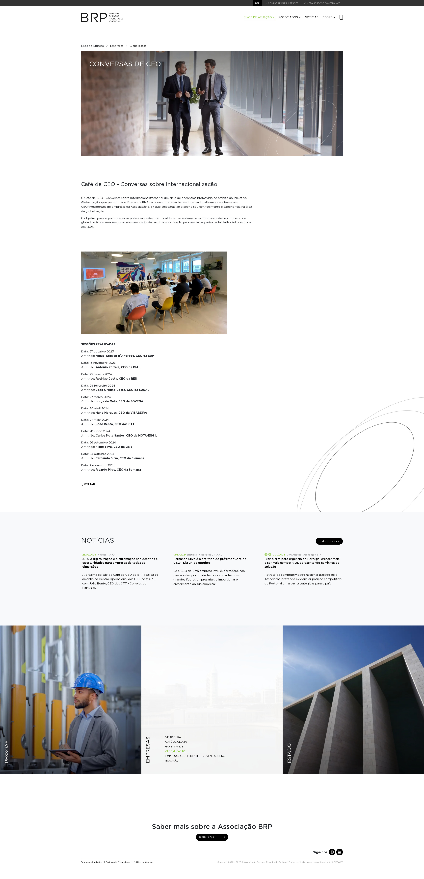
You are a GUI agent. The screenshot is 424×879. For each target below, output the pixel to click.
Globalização (138, 45)
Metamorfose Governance (323, 3)
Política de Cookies (143, 862)
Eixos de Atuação (258, 17)
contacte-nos (206, 837)
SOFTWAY (337, 862)
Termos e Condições (91, 862)
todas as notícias (329, 541)
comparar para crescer (282, 3)
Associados (288, 17)
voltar (89, 484)
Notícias (311, 17)
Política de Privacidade (118, 862)
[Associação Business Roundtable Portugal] (102, 17)
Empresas (116, 45)
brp (257, 3)
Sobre (327, 17)
